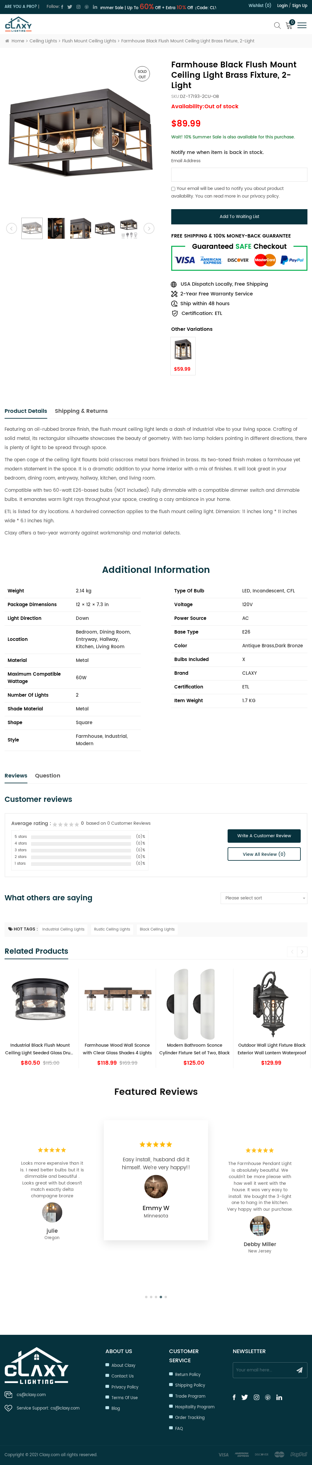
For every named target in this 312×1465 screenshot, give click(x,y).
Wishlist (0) (260, 6)
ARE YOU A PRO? (21, 7)
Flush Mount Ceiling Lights (89, 41)
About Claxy (123, 1366)
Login (282, 6)
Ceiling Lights (43, 41)
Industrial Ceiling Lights (63, 929)
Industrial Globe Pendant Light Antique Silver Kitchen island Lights (195, 1049)
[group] (40, 1018)
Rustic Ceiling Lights (112, 929)
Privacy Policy (125, 1387)
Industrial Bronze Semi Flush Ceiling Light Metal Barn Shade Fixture (117, 1049)
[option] (80, 136)
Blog (116, 1409)
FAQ (179, 1429)
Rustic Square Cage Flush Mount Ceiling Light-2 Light (40, 1049)
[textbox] (264, 898)
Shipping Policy (190, 1385)
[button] (302, 952)
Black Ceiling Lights (157, 929)
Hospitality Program (194, 1407)
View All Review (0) (264, 854)
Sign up (299, 6)
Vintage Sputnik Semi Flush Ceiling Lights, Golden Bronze (272, 1049)
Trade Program (190, 1396)
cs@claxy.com (31, 1395)
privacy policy (264, 196)
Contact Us (123, 1376)
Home (18, 41)
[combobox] (264, 898)
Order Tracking (190, 1418)
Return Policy (187, 1375)
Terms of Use (125, 1398)
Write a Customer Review (264, 835)
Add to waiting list (239, 216)
